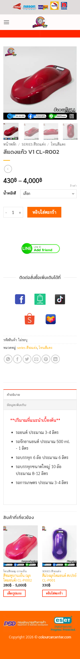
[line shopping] (40, 299)
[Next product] (8, 169)
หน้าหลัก (9, 144)
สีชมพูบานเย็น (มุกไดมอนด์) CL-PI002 (17, 577)
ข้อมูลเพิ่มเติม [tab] (16, 404)
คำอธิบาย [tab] (13, 394)
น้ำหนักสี (9, 193)
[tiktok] (60, 299)
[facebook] (20, 299)
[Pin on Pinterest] (46, 359)
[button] (6, 22)
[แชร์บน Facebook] (17, 359)
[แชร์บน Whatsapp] (8, 359)
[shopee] (30, 319)
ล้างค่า (73, 185)
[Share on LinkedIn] (55, 359)
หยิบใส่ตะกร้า (44, 212)
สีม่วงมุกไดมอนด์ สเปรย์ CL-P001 (59, 577)
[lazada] (51, 319)
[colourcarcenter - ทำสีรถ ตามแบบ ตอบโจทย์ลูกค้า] (40, 22)
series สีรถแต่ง (34, 144)
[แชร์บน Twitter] (27, 359)
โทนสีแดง (58, 144)
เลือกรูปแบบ (14, 593)
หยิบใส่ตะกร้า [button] (54, 593)
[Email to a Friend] (36, 359)
